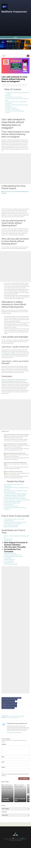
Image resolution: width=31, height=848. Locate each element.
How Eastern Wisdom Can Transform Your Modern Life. (15, 498)
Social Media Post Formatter (12, 550)
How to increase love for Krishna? (11, 506)
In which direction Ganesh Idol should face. (13, 501)
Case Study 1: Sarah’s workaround (12, 109)
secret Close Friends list (8, 708)
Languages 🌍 (20, 838)
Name (3, 756)
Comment (4, 744)
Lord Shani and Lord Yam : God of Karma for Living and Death (16, 500)
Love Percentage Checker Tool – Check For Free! (14, 519)
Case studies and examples (11, 107)
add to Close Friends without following (11, 697)
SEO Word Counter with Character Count (12, 554)
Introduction (7, 95)
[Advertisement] (15, 22)
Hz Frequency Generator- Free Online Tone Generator (15, 522)
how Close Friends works (8, 701)
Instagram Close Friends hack (9, 703)
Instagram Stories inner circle (9, 706)
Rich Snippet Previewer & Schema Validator (15, 543)
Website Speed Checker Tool (10, 553)
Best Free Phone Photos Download (11, 525)
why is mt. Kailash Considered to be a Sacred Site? (14, 496)
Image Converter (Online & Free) (10, 526)
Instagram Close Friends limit (9, 704)
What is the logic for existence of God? (12, 503)
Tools (4, 838)
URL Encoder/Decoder (15, 547)
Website (3, 767)
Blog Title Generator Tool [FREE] (10, 564)
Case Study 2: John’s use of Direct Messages (14, 111)
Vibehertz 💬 (11, 838)
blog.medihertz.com (21, 84)
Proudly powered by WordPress (15, 840)
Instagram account (9, 354)
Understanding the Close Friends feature (13, 97)
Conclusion (7, 112)
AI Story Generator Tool (9, 562)
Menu (15, 37)
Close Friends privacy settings (9, 699)
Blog (7, 838)
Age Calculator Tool (8, 558)
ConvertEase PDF (8, 540)
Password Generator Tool (9, 559)
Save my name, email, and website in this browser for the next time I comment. (15, 775)
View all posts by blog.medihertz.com (14, 732)
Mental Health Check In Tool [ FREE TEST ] (13, 523)
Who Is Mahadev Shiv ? (9, 504)
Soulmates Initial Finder (9, 520)
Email (3, 762)
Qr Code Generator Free (9, 561)
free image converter (8, 539)
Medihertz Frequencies (14, 11)
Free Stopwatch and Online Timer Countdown (13, 556)
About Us (26, 838)
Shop (16, 838)
